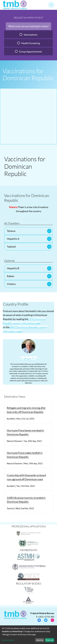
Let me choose (8, 640)
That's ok (49, 640)
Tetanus (11, 230)
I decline (39, 640)
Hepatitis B (13, 268)
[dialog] (28, 634)
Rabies (10, 276)
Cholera (11, 283)
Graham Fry (28, 358)
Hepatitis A (13, 238)
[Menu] (51, 5)
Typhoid (11, 246)
